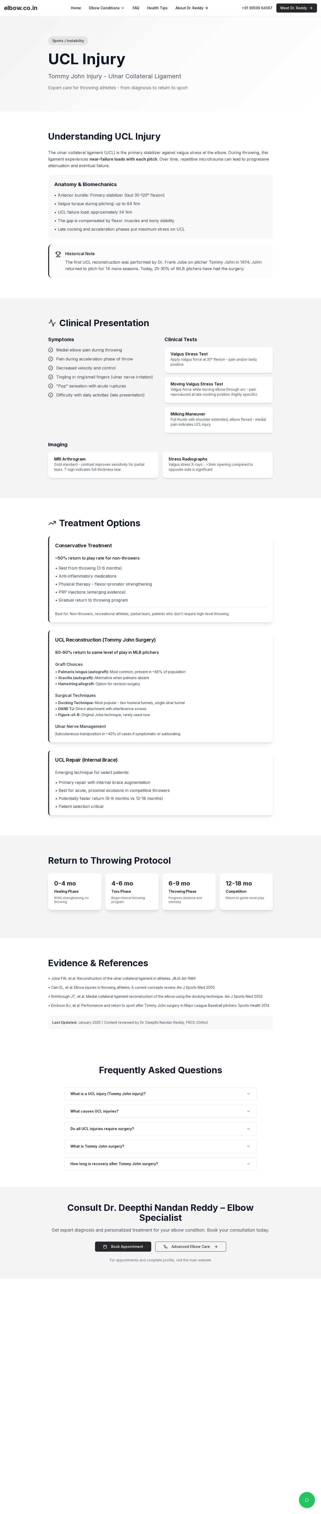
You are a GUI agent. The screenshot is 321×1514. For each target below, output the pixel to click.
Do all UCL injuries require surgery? (102, 1129)
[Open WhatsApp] (307, 1500)
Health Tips (157, 8)
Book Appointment (127, 1246)
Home (76, 8)
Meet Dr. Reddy (293, 8)
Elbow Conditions (104, 8)
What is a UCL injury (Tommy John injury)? (107, 1094)
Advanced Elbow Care (191, 1246)
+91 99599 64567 (257, 8)
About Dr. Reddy (189, 8)
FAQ (136, 8)
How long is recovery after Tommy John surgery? (114, 1164)
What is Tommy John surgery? (97, 1146)
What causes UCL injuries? (94, 1111)
